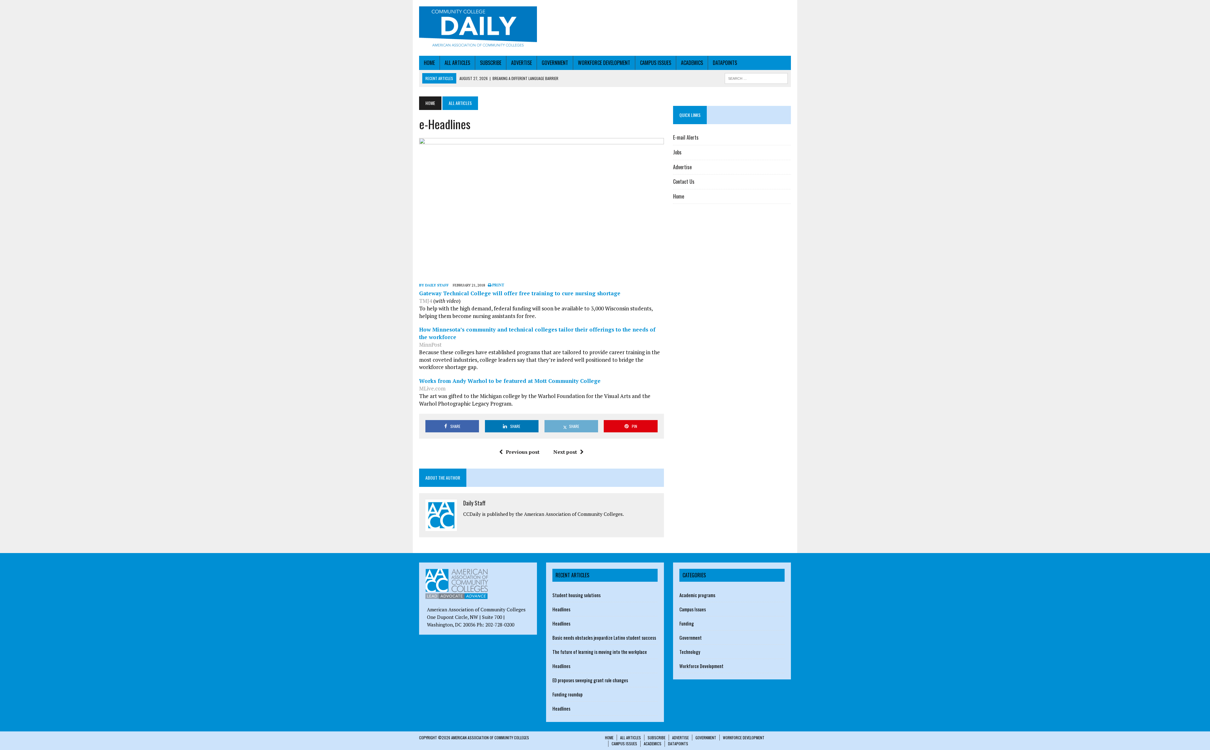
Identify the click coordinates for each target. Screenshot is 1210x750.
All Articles (457, 62)
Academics (692, 62)
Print (497, 285)
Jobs (677, 152)
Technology (689, 651)
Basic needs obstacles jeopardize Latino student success (604, 637)
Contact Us (683, 181)
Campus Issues (655, 62)
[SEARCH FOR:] (756, 77)
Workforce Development (604, 62)
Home (429, 62)
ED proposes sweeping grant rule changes (590, 680)
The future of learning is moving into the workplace (599, 651)
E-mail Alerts (686, 137)
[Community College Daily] (478, 27)
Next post (565, 451)
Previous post (522, 451)
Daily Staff (474, 503)
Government (555, 62)
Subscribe (490, 62)
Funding (686, 623)
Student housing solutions (576, 594)
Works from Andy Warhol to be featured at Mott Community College (510, 380)
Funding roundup (567, 694)
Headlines (561, 609)
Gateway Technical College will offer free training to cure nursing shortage (519, 293)
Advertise (521, 62)
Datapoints (725, 62)
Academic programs (697, 594)
